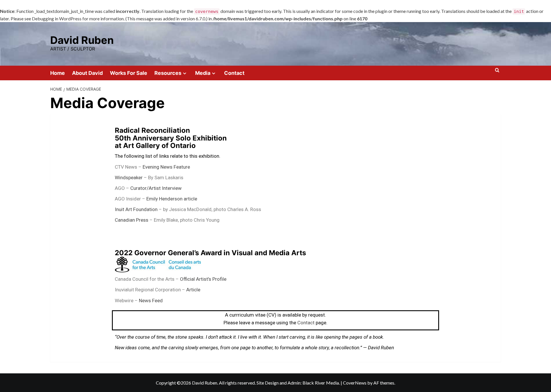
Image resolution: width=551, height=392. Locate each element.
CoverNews (354, 382)
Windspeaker (129, 177)
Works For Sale (128, 73)
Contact (234, 73)
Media (202, 73)
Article (193, 289)
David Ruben (82, 40)
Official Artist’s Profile (203, 279)
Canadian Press (131, 220)
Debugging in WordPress (57, 18)
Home (57, 73)
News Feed (151, 300)
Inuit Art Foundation (136, 209)
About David (87, 73)
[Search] (497, 73)
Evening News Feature (166, 167)
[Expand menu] (184, 73)
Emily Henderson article (171, 199)
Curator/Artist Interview (156, 188)
